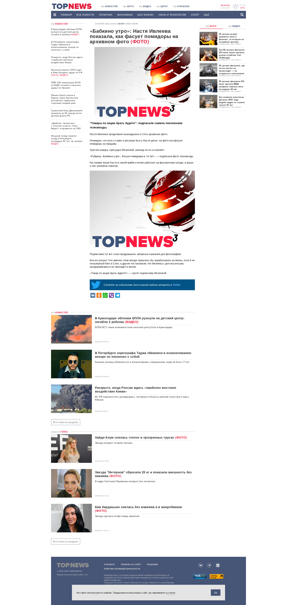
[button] (54, 15)
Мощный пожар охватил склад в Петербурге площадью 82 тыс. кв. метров (66, 139)
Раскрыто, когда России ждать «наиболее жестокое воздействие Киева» (67, 59)
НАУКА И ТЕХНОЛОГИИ (172, 14)
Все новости (85, 14)
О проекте (109, 564)
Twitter (177, 285)
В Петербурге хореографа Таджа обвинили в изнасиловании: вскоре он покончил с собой (65, 45)
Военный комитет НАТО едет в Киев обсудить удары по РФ (66, 72)
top (109, 6)
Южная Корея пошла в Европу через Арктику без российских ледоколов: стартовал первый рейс (64, 98)
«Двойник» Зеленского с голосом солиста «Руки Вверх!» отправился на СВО (66, 125)
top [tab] (211, 26)
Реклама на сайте (131, 564)
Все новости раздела (65, 422)
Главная (66, 14)
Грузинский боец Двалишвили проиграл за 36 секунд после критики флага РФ (66, 113)
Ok (215, 592)
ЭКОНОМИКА (125, 14)
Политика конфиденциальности (122, 568)
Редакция (152, 564)
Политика (105, 14)
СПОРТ (195, 14)
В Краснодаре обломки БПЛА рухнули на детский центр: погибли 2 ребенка (66, 32)
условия (170, 592)
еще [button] (206, 14)
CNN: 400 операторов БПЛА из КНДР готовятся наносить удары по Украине (66, 85)
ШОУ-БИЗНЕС (145, 14)
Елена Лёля (131, 23)
